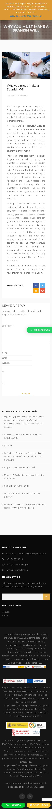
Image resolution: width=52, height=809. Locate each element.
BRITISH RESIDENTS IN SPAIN (16, 486)
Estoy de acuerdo (18, 16)
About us (6, 612)
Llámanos (15, 805)
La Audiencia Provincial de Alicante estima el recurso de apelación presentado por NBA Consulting (23, 456)
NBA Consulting (25, 783)
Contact (5, 615)
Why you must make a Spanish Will (19, 467)
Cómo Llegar (40, 805)
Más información (34, 16)
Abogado (24, 95)
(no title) (8, 445)
